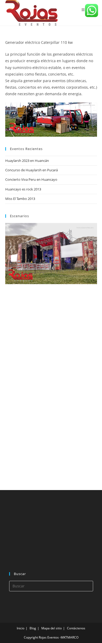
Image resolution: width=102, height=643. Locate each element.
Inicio (20, 628)
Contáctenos (76, 628)
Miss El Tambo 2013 (20, 198)
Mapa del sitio (51, 628)
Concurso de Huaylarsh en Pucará (31, 170)
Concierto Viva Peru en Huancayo (31, 179)
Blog (33, 628)
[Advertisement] (44, 385)
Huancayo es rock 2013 (23, 189)
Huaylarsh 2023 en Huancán (27, 160)
